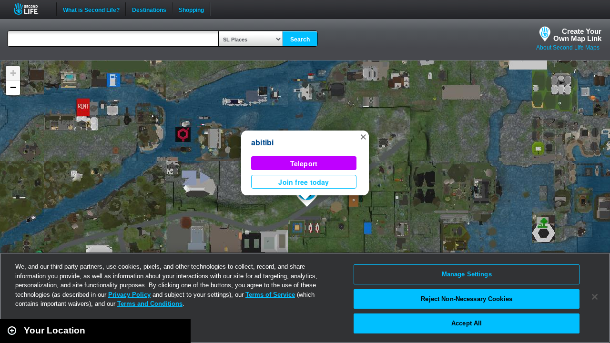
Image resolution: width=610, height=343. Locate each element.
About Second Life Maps (568, 47)
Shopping (191, 9)
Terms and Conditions (150, 303)
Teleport (304, 163)
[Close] (594, 296)
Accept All (466, 323)
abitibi (262, 142)
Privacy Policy (129, 294)
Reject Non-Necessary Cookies (466, 299)
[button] (363, 136)
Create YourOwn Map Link (577, 34)
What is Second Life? (91, 9)
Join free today (303, 182)
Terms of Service (270, 294)
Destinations (149, 9)
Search (300, 39)
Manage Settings (467, 274)
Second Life (31, 8)
